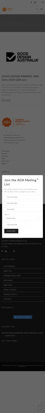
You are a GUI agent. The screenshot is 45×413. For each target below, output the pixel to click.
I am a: (6, 214)
